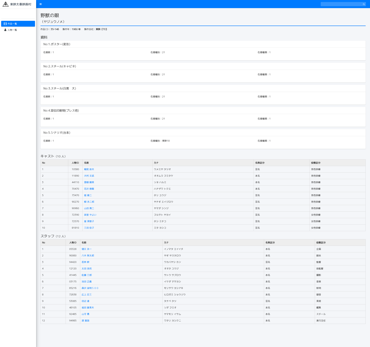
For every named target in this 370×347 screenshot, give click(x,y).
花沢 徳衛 (89, 188)
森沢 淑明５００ (90, 288)
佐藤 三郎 (87, 275)
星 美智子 (89, 221)
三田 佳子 (89, 227)
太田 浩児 (87, 268)
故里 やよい (90, 214)
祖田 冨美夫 (88, 307)
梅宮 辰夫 (89, 169)
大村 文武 (89, 175)
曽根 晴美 (89, 182)
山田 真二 (89, 208)
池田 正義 (87, 281)
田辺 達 (85, 301)
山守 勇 (85, 314)
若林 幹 (85, 262)
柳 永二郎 (89, 201)
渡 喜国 (85, 320)
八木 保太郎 (88, 255)
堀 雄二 (88, 195)
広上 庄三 (87, 294)
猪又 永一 (87, 249)
